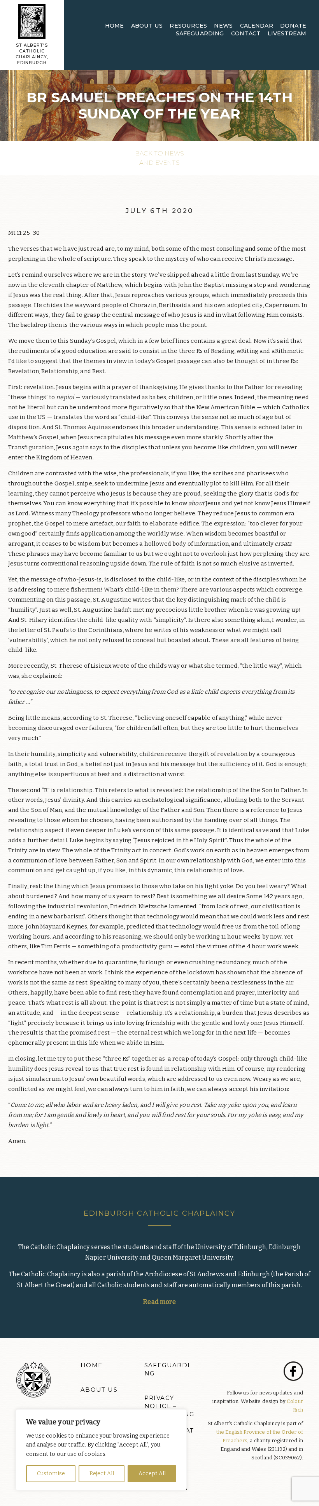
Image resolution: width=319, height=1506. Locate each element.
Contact (245, 33)
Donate (293, 25)
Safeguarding (200, 33)
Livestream (287, 33)
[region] (101, 1449)
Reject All (101, 1473)
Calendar (256, 25)
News (223, 25)
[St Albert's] (32, 20)
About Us (147, 25)
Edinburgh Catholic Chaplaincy (159, 1213)
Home (114, 25)
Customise (51, 1473)
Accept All (152, 1473)
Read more (159, 1301)
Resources (188, 25)
